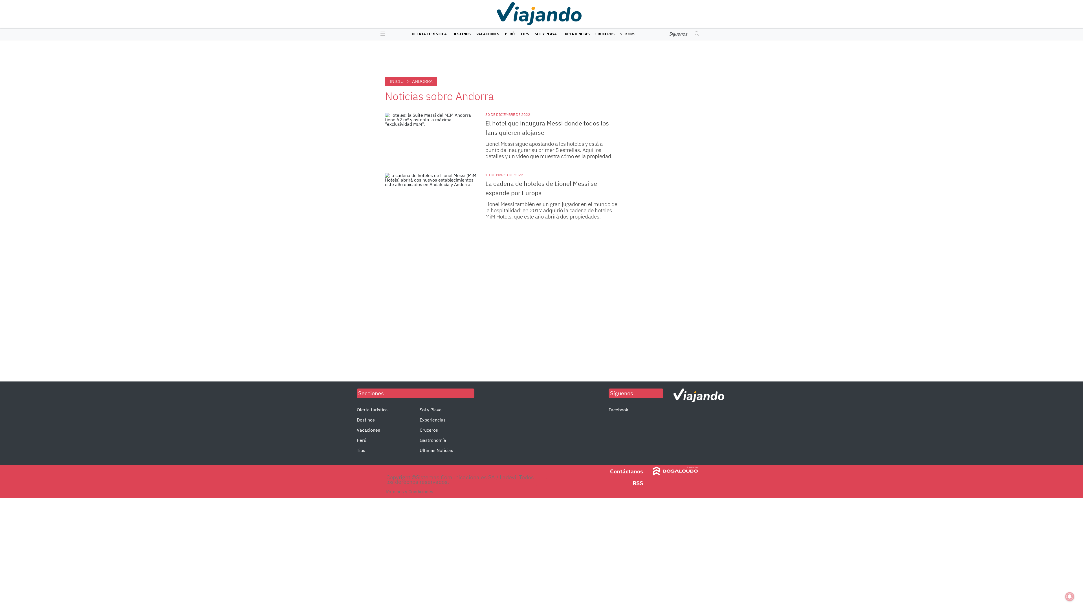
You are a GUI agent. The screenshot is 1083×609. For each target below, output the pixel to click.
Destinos (461, 34)
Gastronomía (433, 440)
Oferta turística (429, 34)
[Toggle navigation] (381, 34)
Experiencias (576, 34)
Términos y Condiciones (409, 491)
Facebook (618, 409)
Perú (510, 34)
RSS (638, 483)
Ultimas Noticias (436, 450)
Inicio (396, 81)
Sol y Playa (546, 34)
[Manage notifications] (1069, 596)
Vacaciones (487, 34)
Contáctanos (626, 471)
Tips (524, 34)
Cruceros (605, 34)
